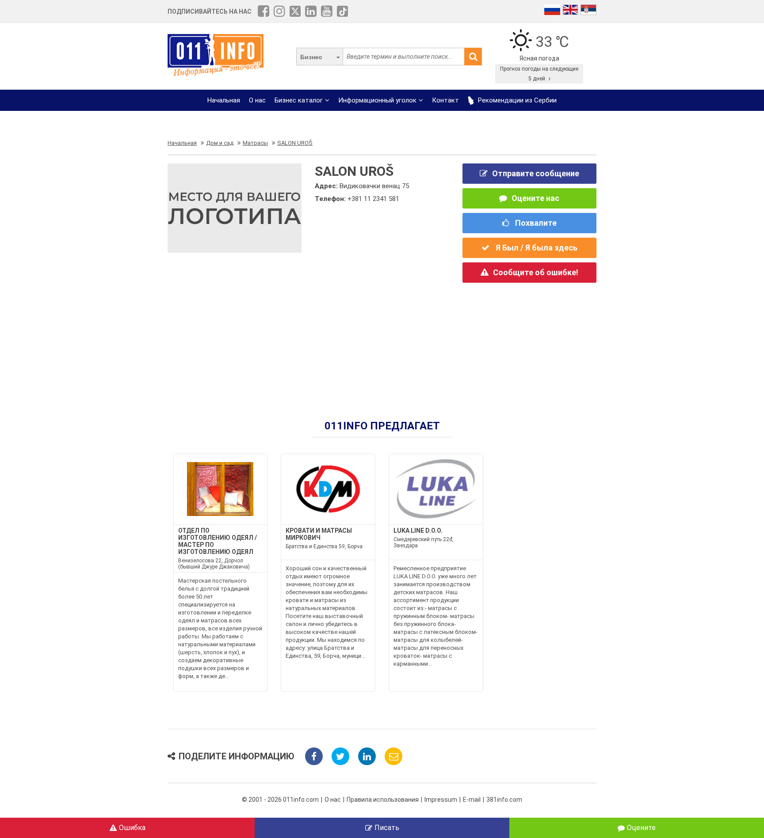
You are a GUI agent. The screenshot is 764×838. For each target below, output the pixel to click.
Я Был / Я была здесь (535, 247)
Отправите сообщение (535, 173)
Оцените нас (535, 198)
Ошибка (132, 827)
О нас (257, 100)
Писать (386, 827)
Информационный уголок (377, 100)
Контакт (445, 100)
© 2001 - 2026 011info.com (280, 799)
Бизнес (311, 57)
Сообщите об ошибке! (535, 272)
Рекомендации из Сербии (516, 100)
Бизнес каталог (299, 100)
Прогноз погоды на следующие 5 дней (539, 74)
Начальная (223, 100)
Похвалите (535, 223)
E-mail (472, 799)
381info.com (504, 799)
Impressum (440, 799)
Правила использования (383, 799)
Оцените (641, 827)
